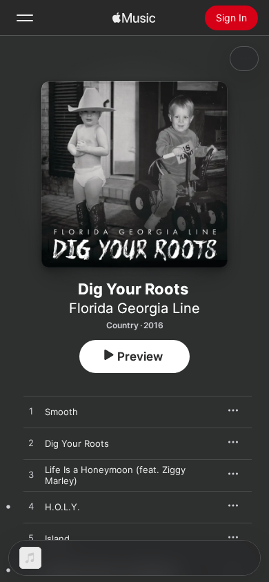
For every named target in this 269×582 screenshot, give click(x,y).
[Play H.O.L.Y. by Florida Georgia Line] (31, 507)
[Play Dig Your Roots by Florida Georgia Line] (31, 443)
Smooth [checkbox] (61, 411)
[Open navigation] (25, 18)
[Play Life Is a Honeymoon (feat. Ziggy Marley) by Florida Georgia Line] (31, 475)
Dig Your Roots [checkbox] (77, 443)
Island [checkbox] (57, 538)
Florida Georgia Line (134, 308)
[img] (133, 18)
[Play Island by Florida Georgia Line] (31, 538)
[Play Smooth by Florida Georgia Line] (31, 411)
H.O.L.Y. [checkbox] (62, 506)
